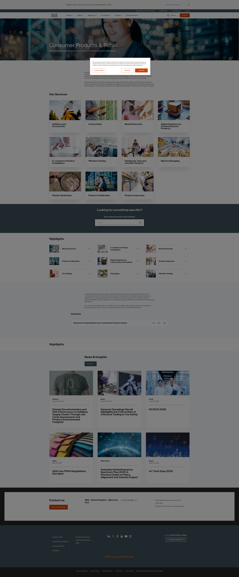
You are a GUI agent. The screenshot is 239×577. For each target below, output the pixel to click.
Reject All (127, 70)
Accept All (141, 70)
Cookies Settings (99, 70)
